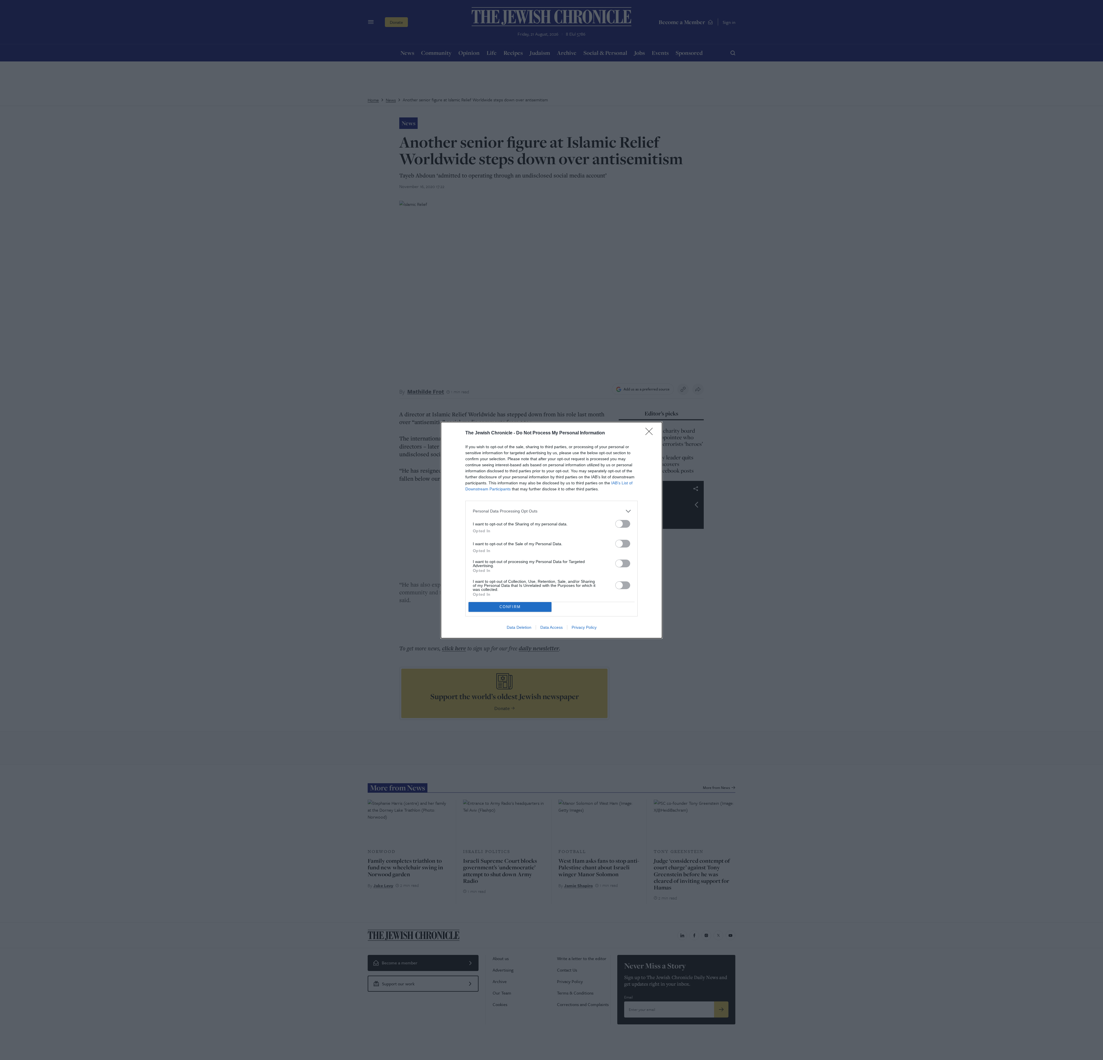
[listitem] (551, 511)
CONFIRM (510, 607)
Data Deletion (519, 627)
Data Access (551, 627)
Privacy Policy (584, 627)
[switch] (622, 524)
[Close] (650, 433)
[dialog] (551, 530)
